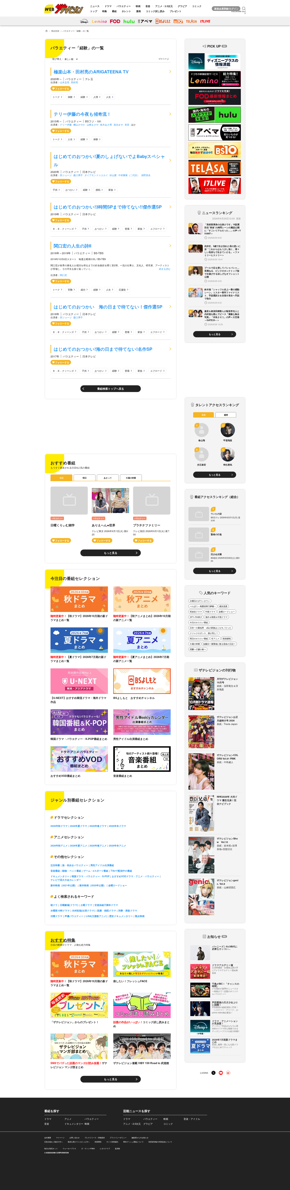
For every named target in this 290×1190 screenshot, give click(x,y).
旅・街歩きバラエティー (75, 865)
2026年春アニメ (98, 845)
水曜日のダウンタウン (200, 601)
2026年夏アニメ (78, 845)
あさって (108, 477)
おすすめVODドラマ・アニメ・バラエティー (135, 876)
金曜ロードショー (117, 885)
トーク (56, 97)
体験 (70, 97)
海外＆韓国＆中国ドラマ (216, 617)
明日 (85, 477)
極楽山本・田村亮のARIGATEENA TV (91, 71)
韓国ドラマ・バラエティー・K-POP (90, 876)
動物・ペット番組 (71, 870)
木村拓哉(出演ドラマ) (83, 910)
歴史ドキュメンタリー (121, 916)
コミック (197, 6)
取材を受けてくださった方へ (79, 1142)
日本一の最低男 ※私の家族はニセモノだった (210, 628)
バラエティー (124, 6)
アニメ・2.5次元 (164, 6)
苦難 (70, 289)
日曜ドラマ (56, 916)
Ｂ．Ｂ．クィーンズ (63, 228)
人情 (95, 97)
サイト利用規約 (112, 1142)
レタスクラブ (105, 1148)
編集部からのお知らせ (140, 1137)
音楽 (148, 6)
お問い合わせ (74, 1137)
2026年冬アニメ (117, 845)
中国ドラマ (210, 612)
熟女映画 (139, 916)
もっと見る (110, 553)
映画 (138, 6)
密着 (127, 228)
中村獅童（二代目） (128, 175)
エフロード (156, 228)
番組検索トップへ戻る (110, 389)
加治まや (118, 124)
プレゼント (175, 11)
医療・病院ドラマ (106, 910)
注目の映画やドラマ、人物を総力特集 (70, 944)
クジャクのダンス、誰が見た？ (204, 633)
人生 (108, 97)
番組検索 (55, 30)
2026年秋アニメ (59, 845)
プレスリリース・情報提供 (95, 1137)
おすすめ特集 (63, 940)
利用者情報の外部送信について (160, 1142)
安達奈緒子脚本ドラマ (106, 905)
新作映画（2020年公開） (92, 885)
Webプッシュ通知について (133, 1142)
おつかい (70, 189)
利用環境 (98, 1142)
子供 (55, 189)
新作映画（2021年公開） (64, 885)
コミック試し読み (155, 11)
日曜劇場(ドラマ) (69, 905)
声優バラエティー (74, 916)
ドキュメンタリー (60, 876)
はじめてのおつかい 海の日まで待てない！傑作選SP (108, 307)
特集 (104, 11)
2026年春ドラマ (98, 826)
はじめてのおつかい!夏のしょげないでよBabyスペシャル (109, 160)
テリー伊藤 (66, 124)
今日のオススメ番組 (199, 622)
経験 (83, 97)
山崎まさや (93, 124)
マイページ (60, 1137)
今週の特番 (131, 477)
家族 (110, 189)
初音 (127, 124)
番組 (114, 11)
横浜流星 (223, 606)
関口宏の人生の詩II (72, 246)
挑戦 (98, 189)
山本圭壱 (64, 82)
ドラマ (108, 6)
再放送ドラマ (196, 612)
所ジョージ (66, 175)
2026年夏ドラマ (78, 826)
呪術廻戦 (227, 638)
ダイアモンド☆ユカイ (96, 175)
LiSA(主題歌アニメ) (96, 916)
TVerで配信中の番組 (121, 870)
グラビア (182, 6)
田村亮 (74, 82)
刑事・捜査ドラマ (127, 910)
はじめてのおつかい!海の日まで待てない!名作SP (103, 349)
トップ (93, 11)
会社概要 (47, 1137)
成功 (83, 289)
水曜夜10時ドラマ (60, 910)
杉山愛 (113, 175)
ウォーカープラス (69, 1148)
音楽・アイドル (192, 1119)
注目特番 (55, 865)
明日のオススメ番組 (199, 638)
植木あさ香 (106, 124)
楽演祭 (117, 1148)
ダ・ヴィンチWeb (88, 1148)
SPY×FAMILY (196, 617)
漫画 (138, 11)
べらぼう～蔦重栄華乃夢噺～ (203, 606)
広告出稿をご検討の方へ (53, 1142)
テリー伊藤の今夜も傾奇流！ (82, 114)
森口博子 (78, 175)
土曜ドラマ (86, 905)
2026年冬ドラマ (117, 826)
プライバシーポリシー (118, 1137)
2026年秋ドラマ (59, 826)
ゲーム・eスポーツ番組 (95, 870)
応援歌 (122, 289)
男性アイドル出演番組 (102, 865)
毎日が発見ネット (51, 1148)
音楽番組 (55, 870)
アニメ (67, 1119)
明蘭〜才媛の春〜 (198, 649)
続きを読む (165, 268)
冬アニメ (215, 638)
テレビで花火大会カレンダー (66, 879)
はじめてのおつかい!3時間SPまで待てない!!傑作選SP (108, 207)
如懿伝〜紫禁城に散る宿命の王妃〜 (219, 644)
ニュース (95, 6)
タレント (126, 11)
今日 (61, 477)
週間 (226, 414)
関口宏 (63, 275)
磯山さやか (79, 124)
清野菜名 (146, 175)
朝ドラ (54, 905)
